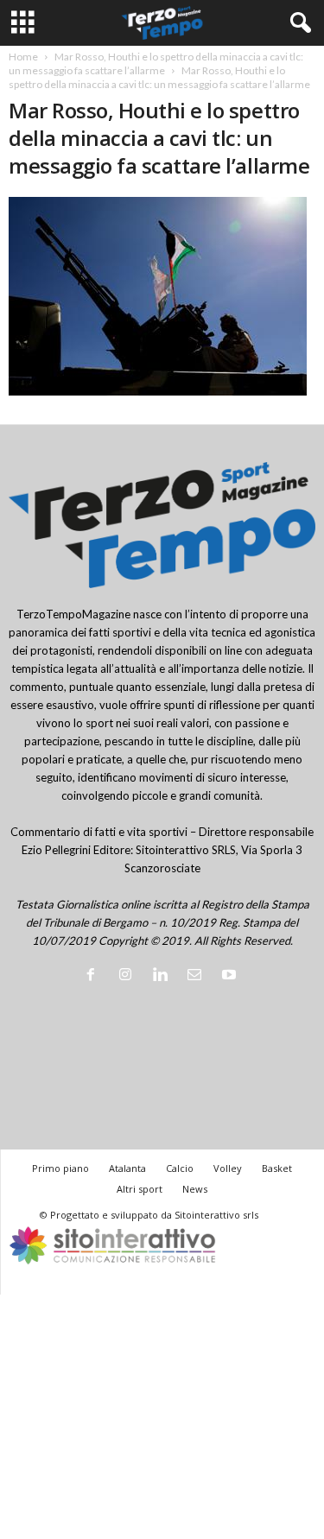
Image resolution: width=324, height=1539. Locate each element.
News (194, 1188)
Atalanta (127, 1168)
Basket (277, 1168)
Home (23, 56)
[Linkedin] (163, 976)
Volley (227, 1168)
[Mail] (198, 976)
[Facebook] (94, 976)
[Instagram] (128, 976)
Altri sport (139, 1188)
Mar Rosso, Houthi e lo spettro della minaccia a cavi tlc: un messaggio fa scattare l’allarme (156, 63)
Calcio (180, 1168)
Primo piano (60, 1168)
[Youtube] (231, 976)
